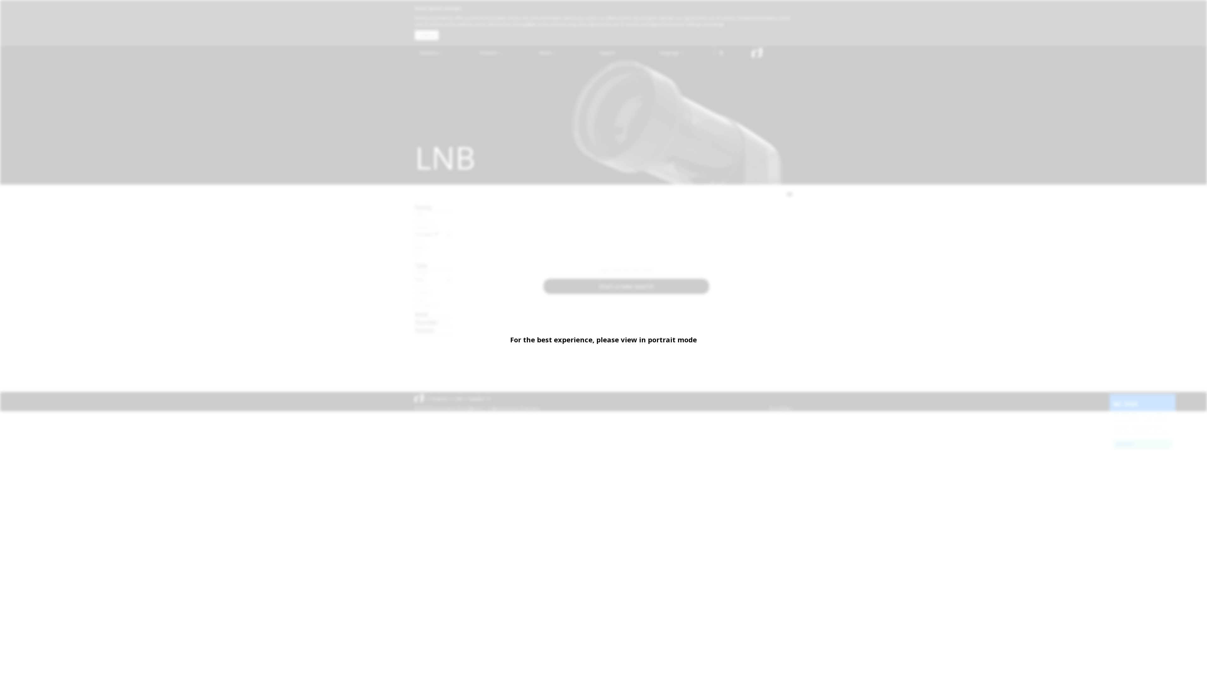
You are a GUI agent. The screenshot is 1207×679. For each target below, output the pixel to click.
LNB (458, 399)
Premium (424, 221)
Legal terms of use (503, 408)
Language (669, 53)
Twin (419, 279)
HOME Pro (426, 227)
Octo (420, 299)
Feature (424, 330)
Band (421, 314)
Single (421, 273)
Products (489, 53)
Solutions (429, 53)
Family (423, 207)
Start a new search (626, 286)
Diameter (426, 322)
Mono (421, 247)
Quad (421, 286)
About (546, 53)
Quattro (423, 293)
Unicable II (427, 234)
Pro (418, 241)
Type (421, 265)
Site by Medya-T (780, 408)
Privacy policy (529, 408)
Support (607, 53)
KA (417, 254)
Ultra (420, 214)
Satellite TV (479, 399)
